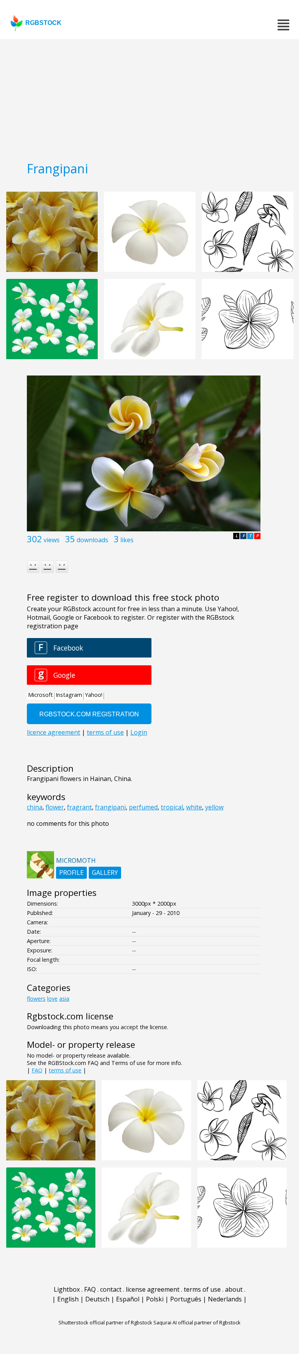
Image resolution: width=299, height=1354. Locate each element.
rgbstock (43, 22)
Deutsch (97, 1299)
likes (127, 540)
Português (185, 1299)
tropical (172, 807)
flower (55, 807)
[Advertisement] (149, 97)
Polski (155, 1299)
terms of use (65, 1070)
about (234, 1289)
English (68, 1299)
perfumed (143, 807)
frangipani (110, 807)
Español (127, 1299)
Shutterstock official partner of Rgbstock (105, 1322)
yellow (214, 807)
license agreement (152, 1289)
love (52, 998)
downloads (92, 540)
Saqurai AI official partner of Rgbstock (197, 1322)
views (52, 540)
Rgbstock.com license (70, 1016)
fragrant (79, 807)
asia (64, 998)
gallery (105, 872)
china (34, 807)
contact (110, 1289)
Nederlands (225, 1299)
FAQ (37, 1070)
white (194, 807)
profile (71, 872)
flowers (36, 998)
